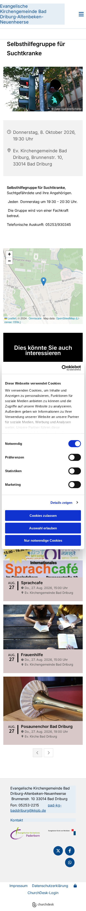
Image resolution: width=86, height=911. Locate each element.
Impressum (18, 885)
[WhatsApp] (70, 862)
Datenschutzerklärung (50, 885)
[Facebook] (70, 851)
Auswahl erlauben (43, 528)
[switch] (74, 457)
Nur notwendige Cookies (43, 540)
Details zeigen (61, 502)
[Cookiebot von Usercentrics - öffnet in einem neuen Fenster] (62, 368)
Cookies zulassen (43, 515)
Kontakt (16, 820)
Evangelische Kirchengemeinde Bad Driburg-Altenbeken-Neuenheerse (23, 14)
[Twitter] (58, 851)
